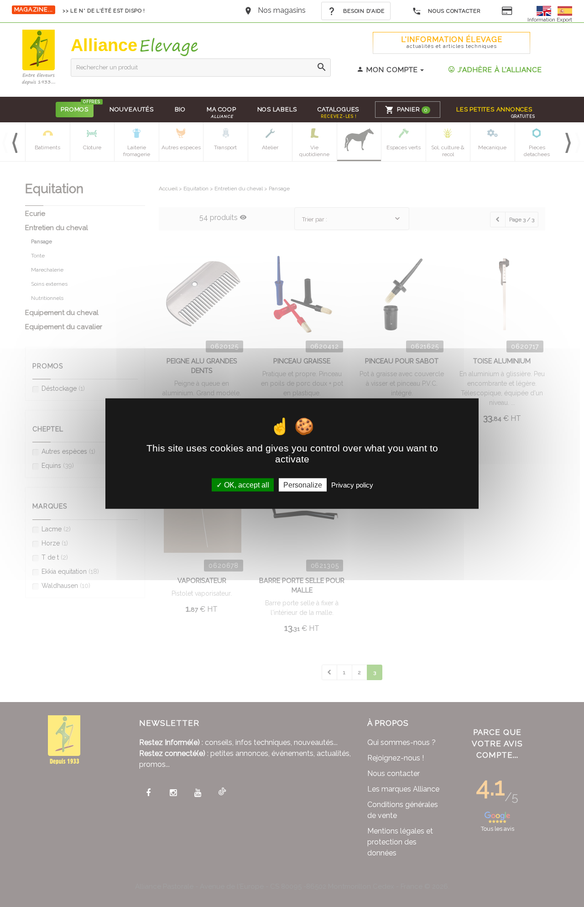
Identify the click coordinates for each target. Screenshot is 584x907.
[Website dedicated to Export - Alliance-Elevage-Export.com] (546, 10)
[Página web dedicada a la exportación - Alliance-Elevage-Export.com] (565, 10)
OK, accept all (245, 485)
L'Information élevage (451, 42)
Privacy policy (352, 485)
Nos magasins (282, 10)
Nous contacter (454, 11)
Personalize (302, 485)
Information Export (549, 19)
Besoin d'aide (363, 11)
